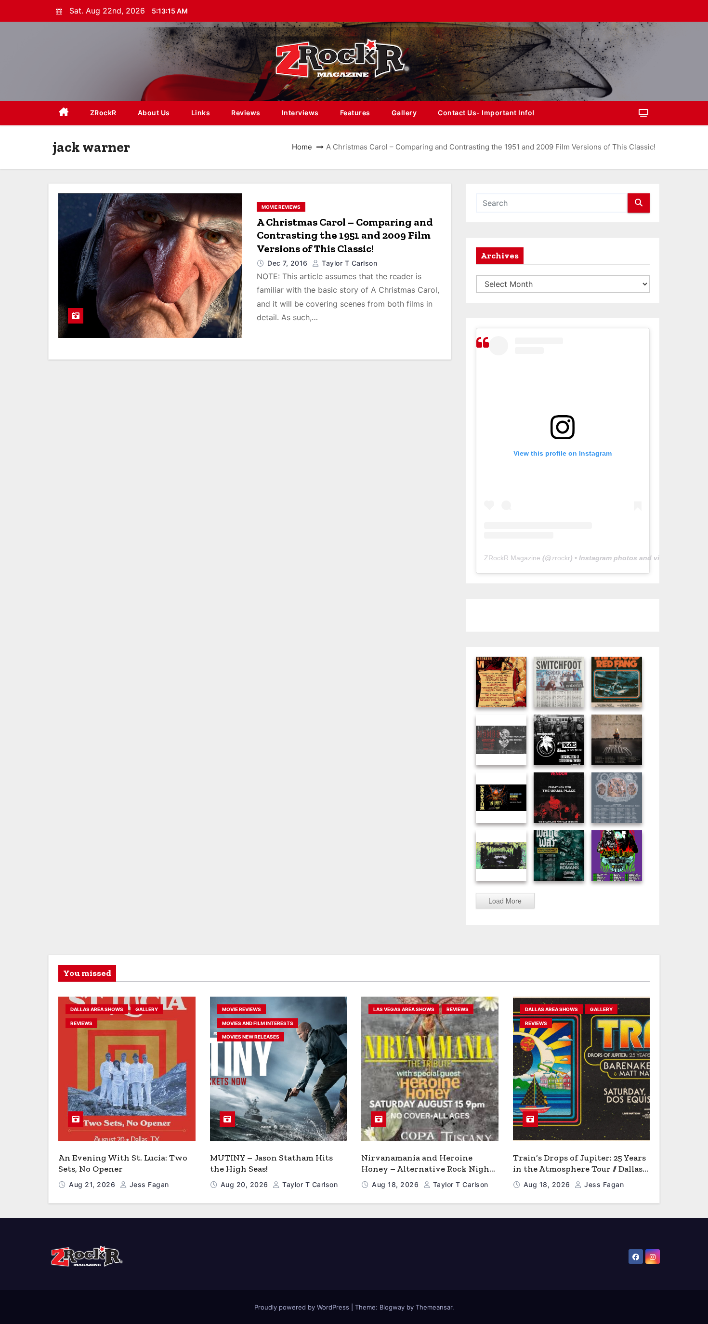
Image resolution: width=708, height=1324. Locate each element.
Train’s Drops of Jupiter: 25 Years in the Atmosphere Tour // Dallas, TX (579, 1168)
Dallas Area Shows (96, 1009)
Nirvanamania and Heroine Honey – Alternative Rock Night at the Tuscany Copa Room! (427, 1168)
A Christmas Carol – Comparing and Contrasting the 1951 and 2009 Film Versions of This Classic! (345, 235)
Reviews (246, 112)
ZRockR (103, 112)
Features (355, 112)
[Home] (63, 113)
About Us (154, 112)
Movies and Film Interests (257, 1023)
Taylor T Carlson (348, 263)
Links (200, 112)
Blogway (392, 1307)
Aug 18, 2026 (396, 1184)
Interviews (300, 112)
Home (302, 146)
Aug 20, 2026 (246, 1184)
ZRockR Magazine (512, 558)
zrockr (560, 558)
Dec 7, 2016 (288, 263)
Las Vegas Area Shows (403, 1009)
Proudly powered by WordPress (302, 1307)
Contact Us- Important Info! (486, 112)
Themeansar (434, 1307)
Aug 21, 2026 (93, 1184)
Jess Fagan (148, 1184)
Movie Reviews (281, 207)
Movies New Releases (250, 1037)
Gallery (404, 112)
